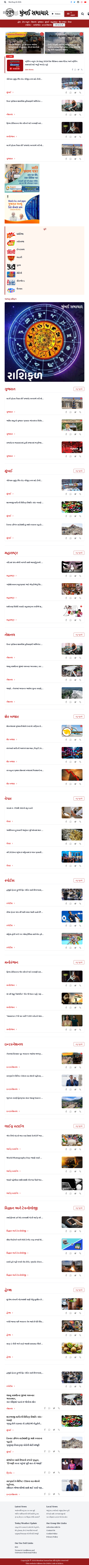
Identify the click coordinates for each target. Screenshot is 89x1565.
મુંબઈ (8, 92)
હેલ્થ (8, 1312)
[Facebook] (71, 2)
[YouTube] (85, 2)
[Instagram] (82, 2)
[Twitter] (74, 2)
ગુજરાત (9, 158)
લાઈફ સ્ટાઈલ (12, 1149)
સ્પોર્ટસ (9, 903)
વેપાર (8, 821)
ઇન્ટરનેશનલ (11, 1067)
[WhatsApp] (71, 92)
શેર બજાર (10, 739)
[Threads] (78, 2)
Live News (29, 70)
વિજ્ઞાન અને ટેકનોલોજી (16, 1231)
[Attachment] (80, 92)
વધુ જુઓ (79, 389)
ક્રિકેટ (9, 1473)
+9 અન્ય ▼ (59, 25)
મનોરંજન (10, 136)
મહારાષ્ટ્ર (10, 575)
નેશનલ (9, 114)
